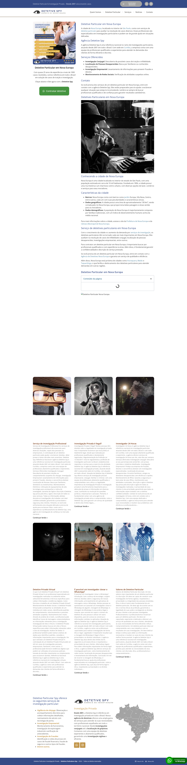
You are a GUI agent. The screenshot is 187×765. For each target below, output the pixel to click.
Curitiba (127, 47)
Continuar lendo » (40, 517)
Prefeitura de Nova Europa (137, 221)
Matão (140, 260)
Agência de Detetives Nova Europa (95, 256)
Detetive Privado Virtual (44, 589)
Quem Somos (95, 12)
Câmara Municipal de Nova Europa (95, 224)
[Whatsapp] (147, 4)
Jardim (127, 197)
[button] (151, 279)
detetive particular (88, 31)
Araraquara (132, 260)
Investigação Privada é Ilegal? (88, 443)
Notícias (138, 12)
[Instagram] (151, 4)
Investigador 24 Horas (126, 443)
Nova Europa (96, 28)
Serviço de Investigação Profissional (49, 443)
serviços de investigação (140, 232)
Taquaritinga (86, 263)
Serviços (128, 12)
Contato (149, 12)
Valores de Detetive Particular (130, 589)
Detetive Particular (112, 12)
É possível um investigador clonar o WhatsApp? (90, 590)
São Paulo (127, 28)
